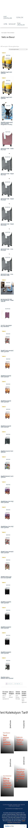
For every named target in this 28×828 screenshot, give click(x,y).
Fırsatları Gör (24, 724)
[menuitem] (8, 17)
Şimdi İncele (10, 724)
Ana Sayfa (3, 32)
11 (19, 683)
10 (17, 683)
